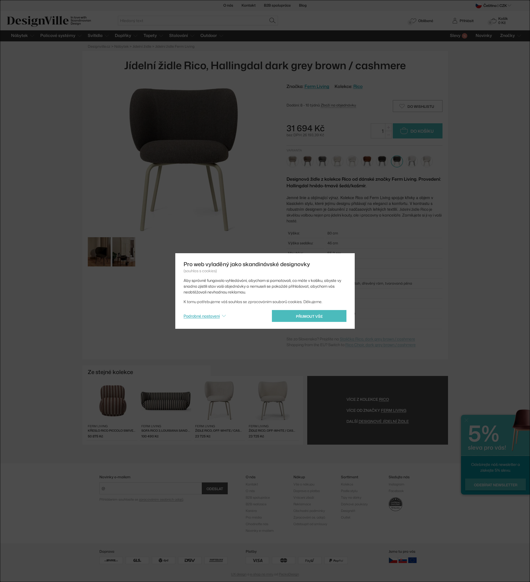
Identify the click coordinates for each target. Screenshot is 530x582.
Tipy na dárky (351, 497)
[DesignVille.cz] (393, 560)
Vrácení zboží (303, 497)
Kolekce (347, 484)
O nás (228, 5)
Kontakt (249, 5)
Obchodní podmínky (309, 510)
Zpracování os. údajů (309, 517)
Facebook (396, 490)
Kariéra (251, 510)
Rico (358, 86)
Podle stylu (349, 490)
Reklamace (302, 504)
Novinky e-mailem (115, 476)
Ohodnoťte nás (257, 524)
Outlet (345, 517)
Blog (303, 5)
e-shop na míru (261, 574)
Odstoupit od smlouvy (310, 524)
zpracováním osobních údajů (161, 499)
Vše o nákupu (303, 484)
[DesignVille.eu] (412, 560)
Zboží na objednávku (338, 105)
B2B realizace (256, 504)
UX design (239, 574)
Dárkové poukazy (354, 504)
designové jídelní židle (384, 421)
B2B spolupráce (277, 5)
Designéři (348, 510)
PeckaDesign (289, 574)
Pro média (254, 517)
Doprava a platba (306, 490)
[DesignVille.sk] (402, 560)
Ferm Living (393, 410)
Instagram (396, 484)
